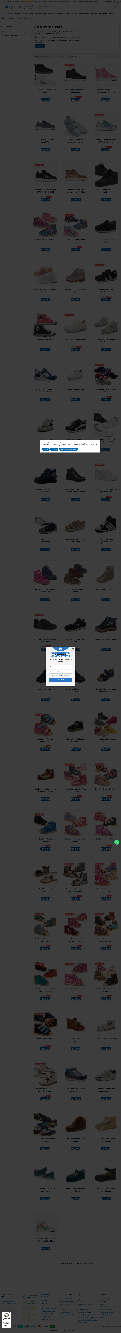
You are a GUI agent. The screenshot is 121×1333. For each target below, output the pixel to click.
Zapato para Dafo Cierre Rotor (106, 240)
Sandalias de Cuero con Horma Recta (76, 1040)
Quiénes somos (65, 1304)
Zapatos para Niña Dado (75, 239)
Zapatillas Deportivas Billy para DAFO (45, 141)
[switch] (6, 1326)
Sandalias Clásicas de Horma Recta (45, 890)
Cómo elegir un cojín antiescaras (87, 1315)
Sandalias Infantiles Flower (75, 989)
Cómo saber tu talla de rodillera (86, 1320)
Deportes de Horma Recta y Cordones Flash (45, 390)
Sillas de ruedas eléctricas (50, 1308)
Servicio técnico (65, 1312)
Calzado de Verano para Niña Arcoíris (75, 840)
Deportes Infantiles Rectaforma (106, 290)
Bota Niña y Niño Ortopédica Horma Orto (45, 590)
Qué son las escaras (83, 1309)
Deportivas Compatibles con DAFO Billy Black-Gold (45, 191)
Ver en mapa (9, 1307)
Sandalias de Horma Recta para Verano (45, 1190)
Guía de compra (81, 1322)
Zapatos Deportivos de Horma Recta (75, 390)
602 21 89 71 (33, 1303)
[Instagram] (9, 1311)
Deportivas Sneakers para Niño (75, 640)
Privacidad (67, 1330)
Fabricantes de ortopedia (50, 1319)
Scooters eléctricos (48, 1311)
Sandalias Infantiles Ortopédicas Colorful (45, 740)
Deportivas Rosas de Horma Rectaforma (75, 540)
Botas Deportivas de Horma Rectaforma (105, 340)
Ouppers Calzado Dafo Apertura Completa (75, 141)
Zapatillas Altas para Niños (45, 339)
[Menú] (9, 1313)
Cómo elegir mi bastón (84, 1312)
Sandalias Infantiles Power (106, 839)
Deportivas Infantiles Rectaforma (45, 540)
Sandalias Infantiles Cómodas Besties (105, 940)
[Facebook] (5, 1311)
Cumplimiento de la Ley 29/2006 (107, 1316)
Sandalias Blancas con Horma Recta (106, 1040)
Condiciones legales (106, 1309)
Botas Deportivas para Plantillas (105, 191)
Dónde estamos (65, 1307)
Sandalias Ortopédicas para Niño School (45, 940)
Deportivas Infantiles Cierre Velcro (105, 390)
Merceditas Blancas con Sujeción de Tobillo (45, 1090)
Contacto (63, 1309)
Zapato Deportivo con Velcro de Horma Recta (106, 490)
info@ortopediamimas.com (35, 1319)
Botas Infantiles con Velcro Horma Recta (45, 490)
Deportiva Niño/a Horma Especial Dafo (76, 1090)
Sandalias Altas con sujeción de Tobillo (106, 990)
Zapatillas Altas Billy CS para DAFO (45, 91)
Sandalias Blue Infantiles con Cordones (45, 840)
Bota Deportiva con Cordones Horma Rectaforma (106, 541)
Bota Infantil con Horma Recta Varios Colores (106, 440)
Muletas (44, 1303)
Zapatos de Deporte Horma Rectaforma (45, 290)
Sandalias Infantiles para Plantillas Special (75, 890)
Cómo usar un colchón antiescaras (83, 1305)
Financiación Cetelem (67, 1299)
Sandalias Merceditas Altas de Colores (75, 790)
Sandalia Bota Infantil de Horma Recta (106, 1140)
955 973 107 (29, 8)
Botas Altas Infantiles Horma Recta (106, 640)
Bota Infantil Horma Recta (106, 589)
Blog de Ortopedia (105, 1299)
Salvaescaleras (46, 1316)
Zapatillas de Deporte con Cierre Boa (45, 1140)
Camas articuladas (47, 1314)
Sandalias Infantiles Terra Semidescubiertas (45, 990)
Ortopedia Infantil (64, 31)
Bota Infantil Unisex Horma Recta (45, 690)
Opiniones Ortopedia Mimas (67, 1316)
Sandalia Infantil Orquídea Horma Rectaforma (106, 690)
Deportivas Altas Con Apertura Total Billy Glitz (76, 191)
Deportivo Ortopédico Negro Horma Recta (45, 640)
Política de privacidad (106, 1312)
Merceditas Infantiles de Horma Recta (106, 1190)
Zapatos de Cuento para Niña (45, 239)
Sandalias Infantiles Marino (45, 1039)
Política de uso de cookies (108, 1307)
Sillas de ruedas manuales (49, 1306)
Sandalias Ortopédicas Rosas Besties (106, 890)
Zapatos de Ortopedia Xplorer (75, 590)
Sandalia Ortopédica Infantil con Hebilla (75, 1190)
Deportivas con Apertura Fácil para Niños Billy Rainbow (45, 1240)
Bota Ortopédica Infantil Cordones (75, 690)
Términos (73, 1330)
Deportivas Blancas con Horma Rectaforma (106, 1090)
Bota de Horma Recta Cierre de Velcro (75, 290)
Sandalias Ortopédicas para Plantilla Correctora (45, 790)
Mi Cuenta (102, 1301)
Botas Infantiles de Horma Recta (75, 1140)
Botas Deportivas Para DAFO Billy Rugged (75, 91)
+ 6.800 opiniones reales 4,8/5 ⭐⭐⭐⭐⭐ (17, 2)
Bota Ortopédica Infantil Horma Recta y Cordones (75, 490)
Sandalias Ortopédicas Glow (106, 789)
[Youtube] (13, 1311)
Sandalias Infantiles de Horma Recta (75, 740)
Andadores (45, 1300)
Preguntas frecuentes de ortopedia (84, 1300)
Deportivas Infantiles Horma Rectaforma (75, 340)
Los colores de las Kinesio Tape (86, 1317)
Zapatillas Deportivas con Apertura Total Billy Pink (106, 91)
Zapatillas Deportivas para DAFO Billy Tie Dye (106, 141)
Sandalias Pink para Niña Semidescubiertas (76, 940)
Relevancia (83, 56)
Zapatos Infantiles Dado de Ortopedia (106, 740)
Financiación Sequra (66, 1301)
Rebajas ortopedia (105, 1304)
